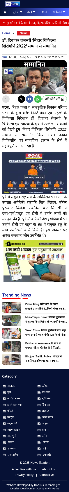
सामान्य (44, 429)
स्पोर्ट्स (10, 417)
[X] (21, 99)
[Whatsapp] (38, 99)
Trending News (16, 295)
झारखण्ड (11, 448)
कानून (44, 423)
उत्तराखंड (45, 454)
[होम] (10, 4)
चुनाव (16, 12)
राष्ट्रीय (44, 448)
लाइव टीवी (12, 423)
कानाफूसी (11, 436)
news (23, 33)
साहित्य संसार (13, 398)
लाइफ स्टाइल (13, 429)
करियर (44, 386)
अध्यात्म (45, 411)
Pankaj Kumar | (27, 57)
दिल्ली (44, 442)
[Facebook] (29, 99)
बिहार (10, 442)
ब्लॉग (43, 436)
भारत (44, 12)
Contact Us (47, 475)
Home (6, 33)
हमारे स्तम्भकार (14, 404)
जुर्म (8, 392)
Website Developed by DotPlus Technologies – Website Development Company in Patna (34, 486)
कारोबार (10, 386)
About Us (48, 469)
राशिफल (45, 392)
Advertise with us (24, 469)
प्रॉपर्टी (9, 411)
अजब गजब (46, 417)
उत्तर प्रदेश (12, 454)
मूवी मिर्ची (45, 398)
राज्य (30, 12)
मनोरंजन (57, 12)
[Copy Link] (6, 99)
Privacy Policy (24, 475)
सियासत (45, 404)
